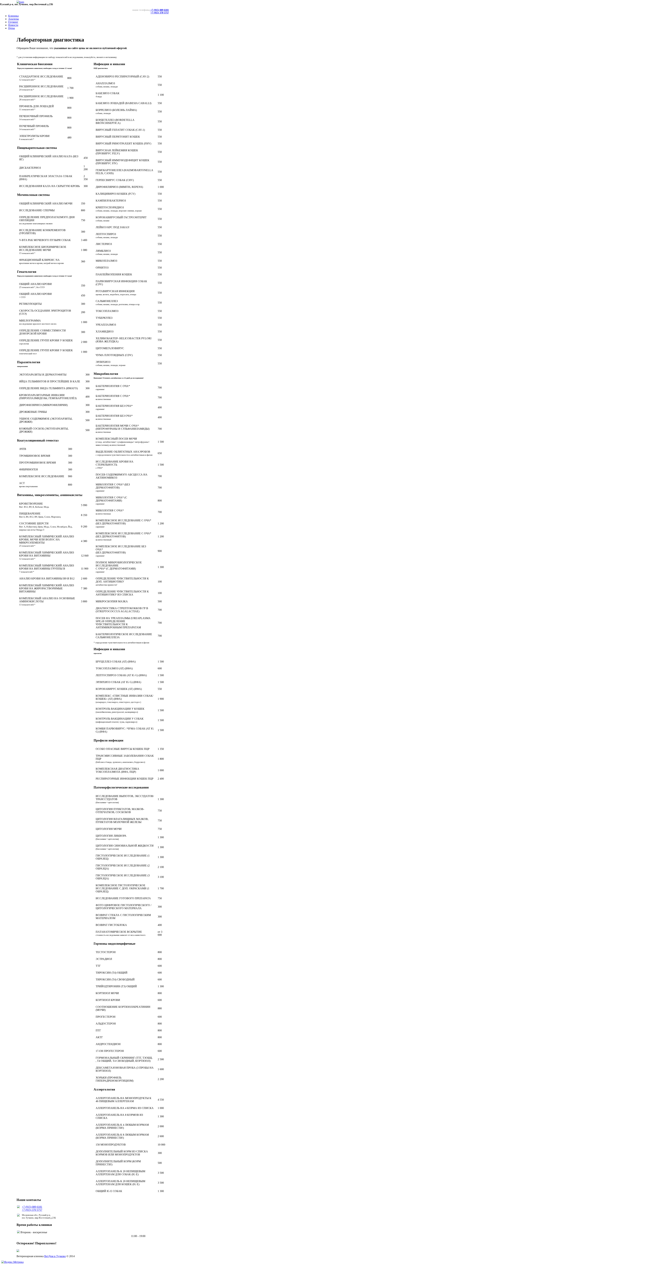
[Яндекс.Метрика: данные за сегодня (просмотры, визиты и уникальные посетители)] (12, 1262)
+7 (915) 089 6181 (159, 10)
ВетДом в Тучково (55, 1256)
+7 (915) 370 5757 (160, 12)
